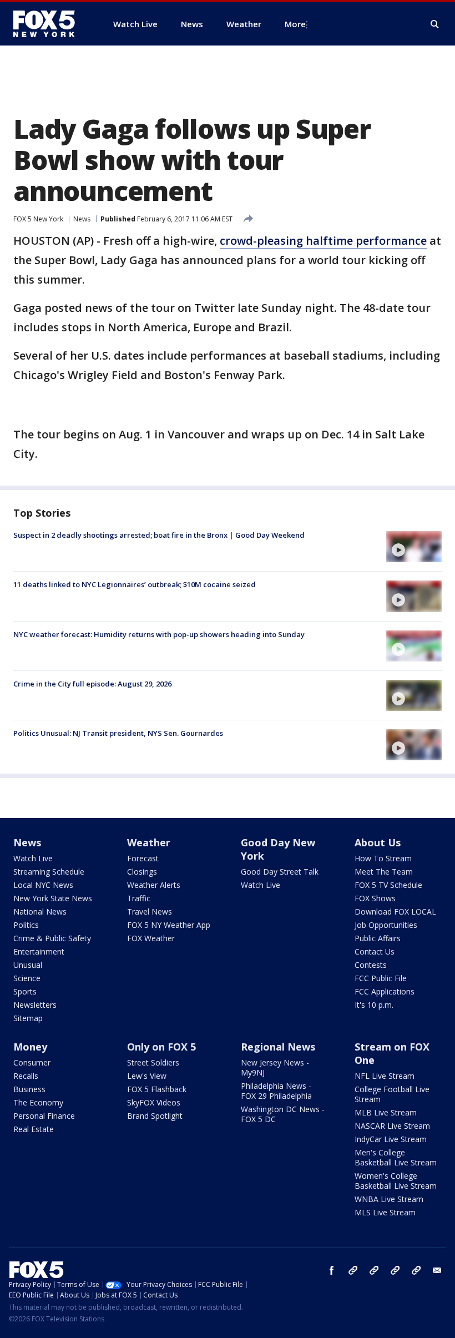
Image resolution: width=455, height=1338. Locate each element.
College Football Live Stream (392, 1094)
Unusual (27, 965)
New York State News (52, 898)
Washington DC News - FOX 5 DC (283, 1114)
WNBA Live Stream (389, 1199)
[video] (414, 546)
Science (27, 978)
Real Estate (33, 1129)
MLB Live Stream (386, 1112)
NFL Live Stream (384, 1076)
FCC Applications (384, 991)
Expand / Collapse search (435, 24)
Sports (25, 991)
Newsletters (35, 1004)
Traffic (138, 898)
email (437, 1270)
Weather (148, 842)
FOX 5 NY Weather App (168, 925)
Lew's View (146, 1076)
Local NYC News (43, 885)
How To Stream (383, 858)
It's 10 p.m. (374, 1004)
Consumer (31, 1062)
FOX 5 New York (38, 219)
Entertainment (38, 951)
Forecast (143, 858)
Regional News (278, 1046)
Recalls (25, 1076)
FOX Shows (375, 898)
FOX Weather (151, 938)
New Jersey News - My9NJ (275, 1067)
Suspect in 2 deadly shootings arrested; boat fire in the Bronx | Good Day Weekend (159, 535)
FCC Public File (381, 978)
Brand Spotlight (155, 1115)
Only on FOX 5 (161, 1046)
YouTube (395, 1270)
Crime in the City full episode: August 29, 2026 (92, 684)
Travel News (149, 911)
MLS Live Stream (385, 1212)
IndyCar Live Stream (391, 1139)
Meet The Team (384, 871)
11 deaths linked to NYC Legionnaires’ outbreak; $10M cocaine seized (134, 584)
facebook (332, 1270)
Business (29, 1089)
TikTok (374, 1270)
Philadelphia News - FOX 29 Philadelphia (276, 1091)
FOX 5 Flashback (156, 1089)
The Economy (38, 1102)
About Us (378, 842)
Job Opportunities (386, 925)
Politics (26, 925)
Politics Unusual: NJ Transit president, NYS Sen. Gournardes (118, 733)
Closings (142, 871)
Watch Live (33, 858)
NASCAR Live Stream (392, 1125)
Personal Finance (44, 1115)
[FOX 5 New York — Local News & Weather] (50, 24)
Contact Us (375, 951)
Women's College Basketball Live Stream (396, 1180)
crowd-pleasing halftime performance (323, 240)
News (81, 219)
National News (40, 911)
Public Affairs (378, 938)
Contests (371, 965)
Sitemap (28, 1018)
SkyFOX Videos (153, 1102)
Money (30, 1046)
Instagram (353, 1270)
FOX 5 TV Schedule (388, 885)
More (295, 23)
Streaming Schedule (48, 871)
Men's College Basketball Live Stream (396, 1157)
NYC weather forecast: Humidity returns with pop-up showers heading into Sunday (159, 634)
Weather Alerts (153, 885)
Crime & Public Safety (52, 938)
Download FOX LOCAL (395, 911)
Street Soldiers (153, 1062)
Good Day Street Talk (279, 871)
